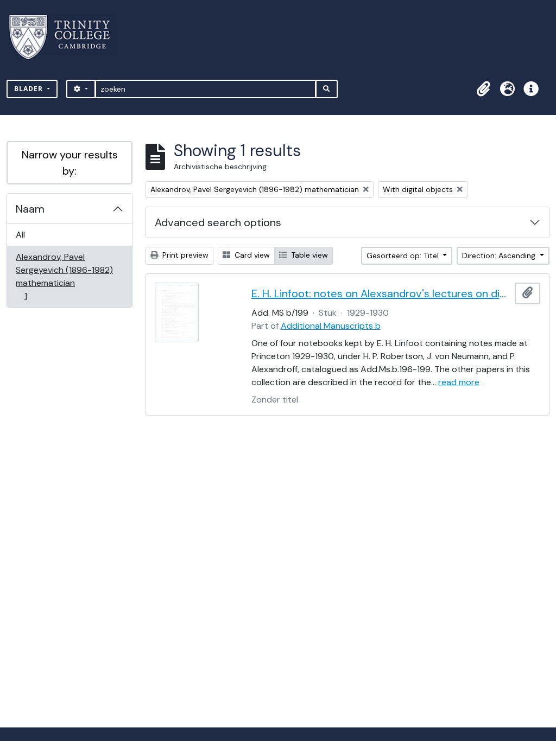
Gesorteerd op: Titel (404, 255)
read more (458, 382)
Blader (29, 88)
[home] (66, 37)
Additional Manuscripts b (331, 325)
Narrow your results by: (70, 163)
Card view (251, 255)
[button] (483, 89)
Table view (308, 255)
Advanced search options (218, 222)
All (20, 234)
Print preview (184, 255)
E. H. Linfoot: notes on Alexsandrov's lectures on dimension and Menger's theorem (381, 293)
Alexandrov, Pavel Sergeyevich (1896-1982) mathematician (64, 276)
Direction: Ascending (500, 255)
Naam (30, 209)
